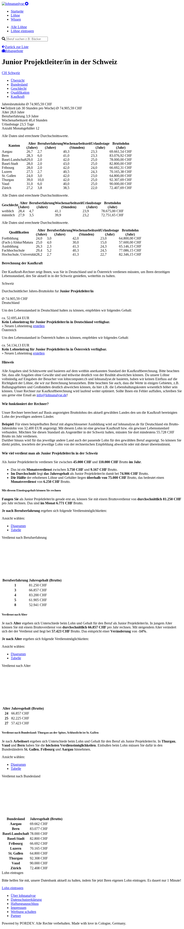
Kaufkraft (17, 96)
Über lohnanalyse (23, 895)
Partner (16, 916)
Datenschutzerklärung (26, 899)
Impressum (18, 908)
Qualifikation (20, 92)
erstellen (39, 326)
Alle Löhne (19, 27)
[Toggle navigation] (26, 4)
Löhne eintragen (22, 31)
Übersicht (17, 80)
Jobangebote (14, 51)
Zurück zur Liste (16, 47)
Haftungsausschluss (25, 904)
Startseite (17, 11)
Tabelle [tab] (16, 530)
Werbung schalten (23, 912)
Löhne (15, 15)
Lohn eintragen (12, 888)
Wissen (16, 19)
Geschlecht (18, 88)
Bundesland (19, 84)
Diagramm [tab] (18, 526)
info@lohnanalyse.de (52, 395)
